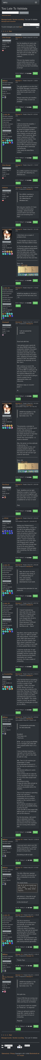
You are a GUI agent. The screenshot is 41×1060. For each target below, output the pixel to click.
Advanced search (6, 15)
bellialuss (5, 187)
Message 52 (19, 165)
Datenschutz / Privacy (8, 1053)
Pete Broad (5, 484)
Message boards (6, 19)
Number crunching (18, 19)
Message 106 (19, 954)
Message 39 (19, 37)
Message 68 (19, 674)
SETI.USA (24, 265)
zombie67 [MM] (7, 229)
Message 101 (19, 867)
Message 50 (19, 114)
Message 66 (19, 565)
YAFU (5, 2)
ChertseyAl (5, 322)
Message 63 (19, 403)
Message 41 (19, 80)
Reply (35, 73)
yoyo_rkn (7, 114)
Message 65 (19, 518)
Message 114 (19, 975)
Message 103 (19, 915)
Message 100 (19, 839)
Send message (7, 40)
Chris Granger (6, 37)
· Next (10, 31)
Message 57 (19, 287)
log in (20, 27)
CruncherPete (8, 674)
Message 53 (19, 187)
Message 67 (19, 603)
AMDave (5, 81)
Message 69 (19, 717)
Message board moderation (8, 21)
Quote (18, 76)
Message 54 (19, 229)
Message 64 (19, 484)
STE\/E (6, 518)
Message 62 (19, 322)
